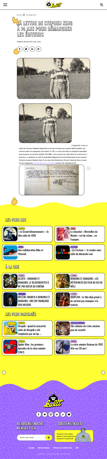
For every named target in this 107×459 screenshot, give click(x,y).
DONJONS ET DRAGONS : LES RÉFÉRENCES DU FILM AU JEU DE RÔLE (86, 282)
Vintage (21, 228)
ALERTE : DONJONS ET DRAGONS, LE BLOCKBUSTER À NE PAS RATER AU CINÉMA (33, 282)
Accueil (19, 15)
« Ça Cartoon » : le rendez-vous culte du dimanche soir (85, 252)
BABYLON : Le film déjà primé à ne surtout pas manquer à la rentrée (85, 301)
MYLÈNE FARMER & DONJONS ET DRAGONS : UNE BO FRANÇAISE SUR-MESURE (34, 301)
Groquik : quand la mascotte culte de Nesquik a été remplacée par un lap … (32, 330)
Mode (21, 247)
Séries (73, 341)
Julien (39, 42)
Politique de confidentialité (62, 447)
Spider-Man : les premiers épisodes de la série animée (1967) (31, 348)
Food (73, 228)
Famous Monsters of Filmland (44, 163)
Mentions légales (44, 447)
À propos (31, 447)
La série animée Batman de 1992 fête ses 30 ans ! (86, 346)
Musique (22, 294)
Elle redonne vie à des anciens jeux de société (85, 328)
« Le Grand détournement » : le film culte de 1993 (33, 233)
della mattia (66, 454)
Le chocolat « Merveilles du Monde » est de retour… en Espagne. (83, 235)
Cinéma (21, 275)
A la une (74, 247)
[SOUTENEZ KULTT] (79, 432)
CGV (77, 447)
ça (88, 168)
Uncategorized (31, 15)
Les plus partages (77, 323)
